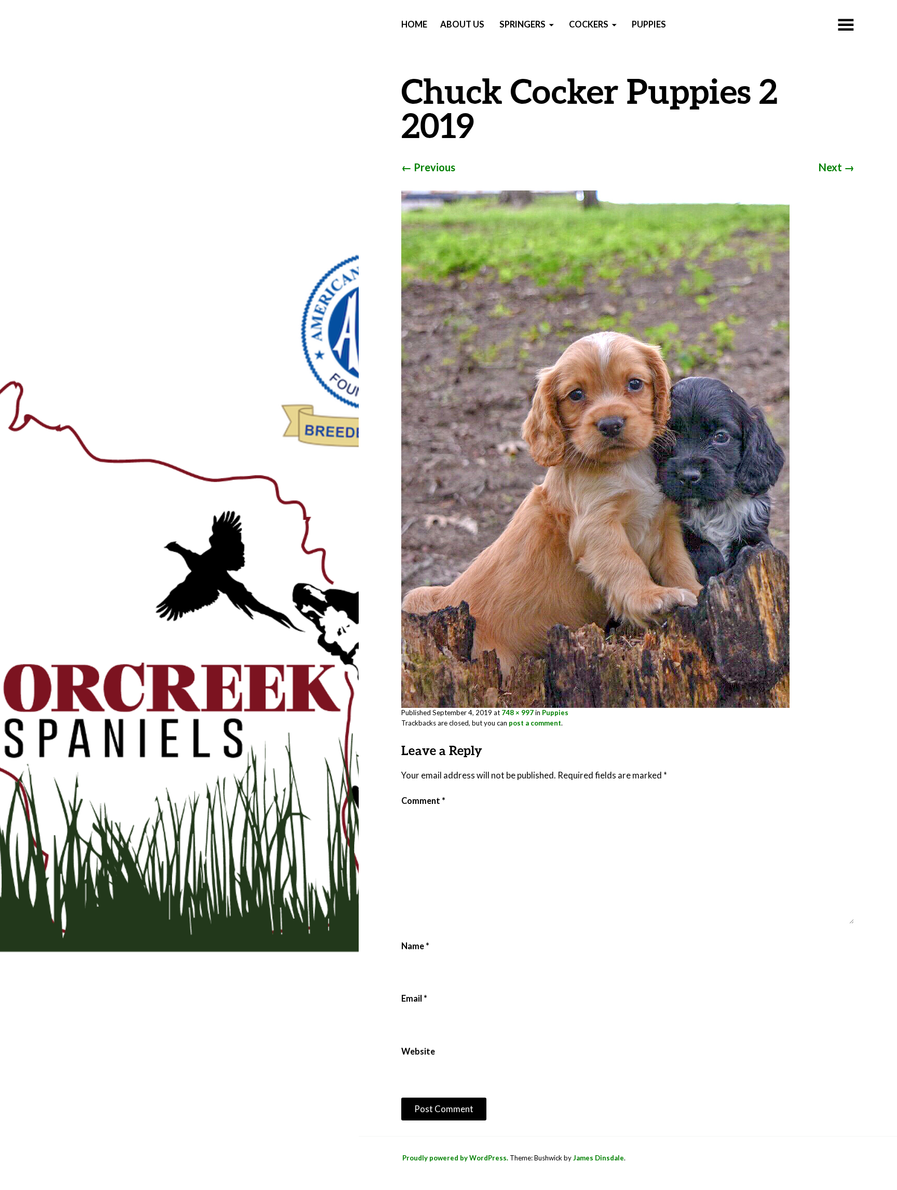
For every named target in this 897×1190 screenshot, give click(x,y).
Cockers (588, 24)
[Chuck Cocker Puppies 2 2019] (595, 448)
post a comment (535, 723)
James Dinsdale (598, 1158)
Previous (428, 167)
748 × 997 (517, 712)
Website (418, 1051)
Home (414, 24)
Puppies (649, 24)
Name (415, 946)
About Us (462, 24)
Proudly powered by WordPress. (455, 1158)
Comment (423, 801)
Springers (522, 24)
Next (836, 167)
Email (414, 998)
